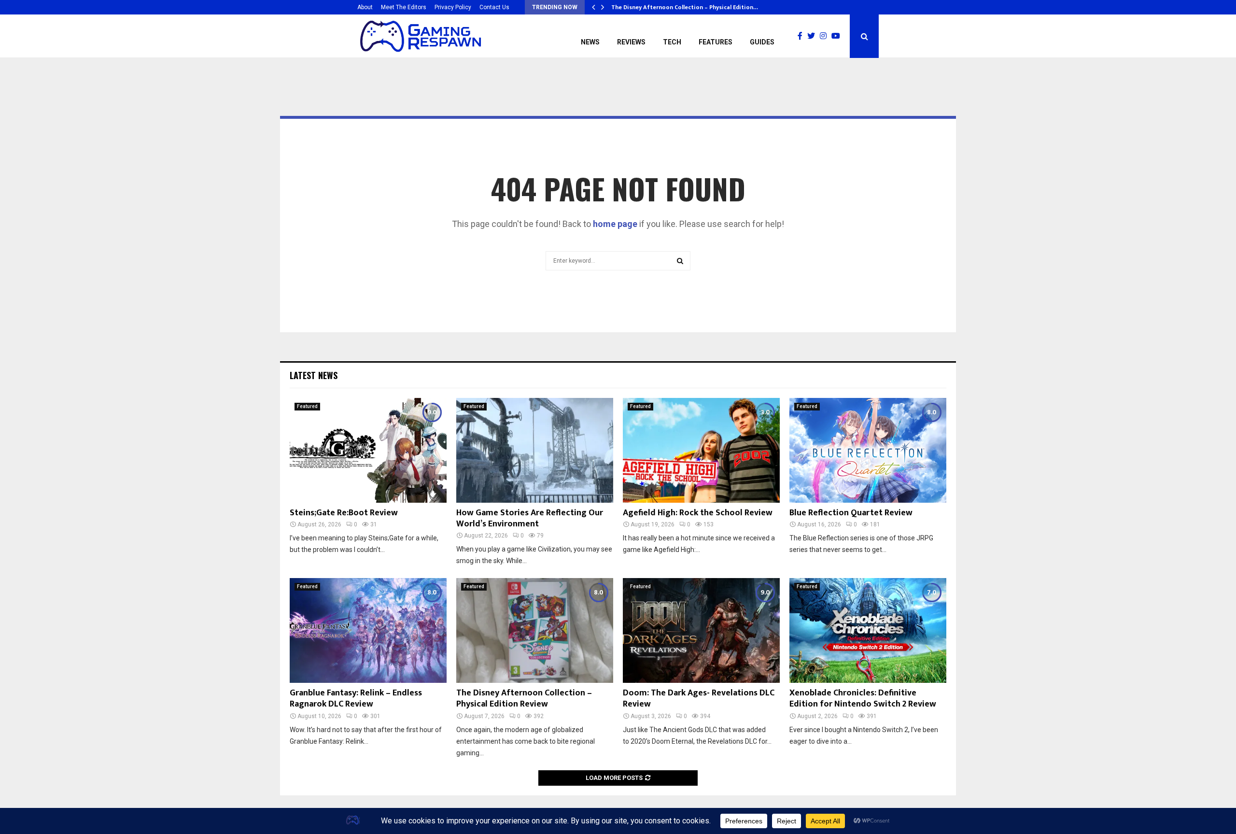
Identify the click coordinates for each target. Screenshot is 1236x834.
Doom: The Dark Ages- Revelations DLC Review (698, 698)
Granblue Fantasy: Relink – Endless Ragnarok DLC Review (356, 698)
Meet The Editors (403, 7)
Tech (672, 42)
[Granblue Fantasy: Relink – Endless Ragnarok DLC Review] (368, 630)
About (365, 7)
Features (715, 42)
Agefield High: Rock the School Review (697, 513)
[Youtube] (838, 36)
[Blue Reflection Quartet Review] (867, 450)
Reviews (631, 42)
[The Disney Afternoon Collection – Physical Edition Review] (534, 630)
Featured (307, 406)
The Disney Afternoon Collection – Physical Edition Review (524, 698)
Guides (762, 42)
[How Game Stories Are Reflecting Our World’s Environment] (534, 450)
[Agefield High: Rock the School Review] (701, 450)
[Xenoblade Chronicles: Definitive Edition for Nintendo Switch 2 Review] (867, 630)
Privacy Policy (453, 7)
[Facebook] (802, 36)
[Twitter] (813, 36)
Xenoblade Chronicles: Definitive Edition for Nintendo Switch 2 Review (862, 698)
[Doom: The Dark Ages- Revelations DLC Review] (701, 630)
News (590, 42)
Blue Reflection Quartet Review (851, 513)
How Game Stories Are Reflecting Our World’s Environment (529, 518)
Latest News (313, 375)
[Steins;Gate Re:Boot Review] (368, 450)
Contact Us (494, 7)
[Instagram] (825, 36)
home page (615, 224)
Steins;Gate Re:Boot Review (344, 513)
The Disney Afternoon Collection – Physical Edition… (684, 7)
